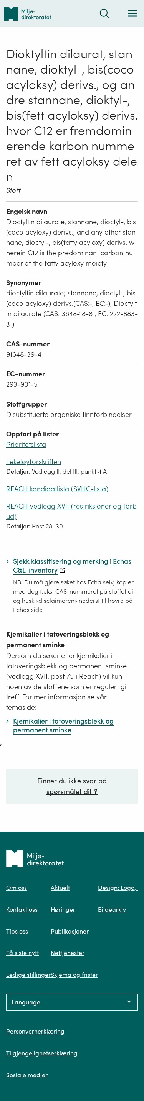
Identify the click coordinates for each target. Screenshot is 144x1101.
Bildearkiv (112, 909)
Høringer (63, 909)
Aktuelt (60, 887)
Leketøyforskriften (33, 461)
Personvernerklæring (35, 1031)
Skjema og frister (74, 974)
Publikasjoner (70, 931)
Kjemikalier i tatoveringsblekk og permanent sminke (57, 639)
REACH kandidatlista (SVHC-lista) (57, 488)
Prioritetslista (26, 444)
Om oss (16, 887)
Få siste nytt (22, 953)
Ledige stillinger (28, 974)
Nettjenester (67, 953)
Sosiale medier (27, 1075)
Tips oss (17, 931)
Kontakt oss (22, 909)
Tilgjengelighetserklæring (42, 1053)
